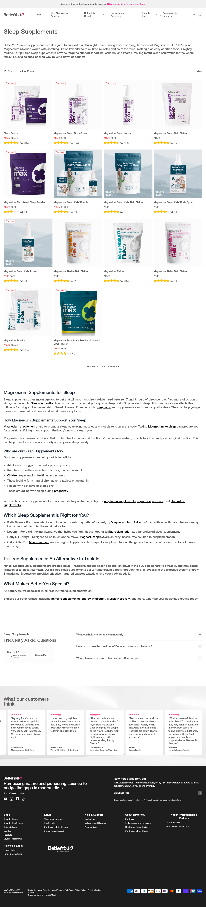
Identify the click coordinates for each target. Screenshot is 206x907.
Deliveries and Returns (95, 823)
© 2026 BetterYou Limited (14, 793)
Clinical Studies (173, 822)
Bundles (7, 831)
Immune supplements (65, 598)
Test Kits (8, 835)
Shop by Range (11, 819)
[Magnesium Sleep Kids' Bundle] (78, 174)
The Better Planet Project (137, 827)
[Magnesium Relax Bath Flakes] (178, 243)
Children (12, 475)
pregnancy (61, 490)
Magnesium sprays (92, 537)
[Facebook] (17, 799)
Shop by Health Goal (13, 823)
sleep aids (104, 407)
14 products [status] (197, 71)
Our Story (129, 819)
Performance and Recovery (138, 823)
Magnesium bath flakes (126, 522)
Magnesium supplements (20, 426)
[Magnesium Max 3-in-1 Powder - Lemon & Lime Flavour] (78, 312)
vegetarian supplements (120, 501)
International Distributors (177, 826)
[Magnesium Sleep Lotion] (128, 104)
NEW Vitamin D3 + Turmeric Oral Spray (126, 4)
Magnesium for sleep (162, 426)
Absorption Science (53, 819)
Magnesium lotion (119, 531)
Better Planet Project (54, 831)
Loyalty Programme (13, 839)
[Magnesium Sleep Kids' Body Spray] (178, 174)
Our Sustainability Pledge (56, 827)
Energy (86, 598)
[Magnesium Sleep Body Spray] (78, 104)
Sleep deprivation (42, 403)
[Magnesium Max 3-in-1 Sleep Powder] (28, 174)
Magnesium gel (39, 542)
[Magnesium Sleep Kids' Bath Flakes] (128, 174)
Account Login (91, 827)
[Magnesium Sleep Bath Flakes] (178, 104)
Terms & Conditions (13, 854)
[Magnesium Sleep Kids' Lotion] (28, 243)
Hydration (98, 598)
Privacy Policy (10, 850)
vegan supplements (150, 501)
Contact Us (40, 655)
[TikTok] (23, 799)
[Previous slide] (51, 4)
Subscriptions (10, 827)
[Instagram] (11, 799)
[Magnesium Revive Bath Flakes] (78, 243)
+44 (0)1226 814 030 (12, 890)
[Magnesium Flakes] (128, 243)
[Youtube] (5, 799)
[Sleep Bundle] (28, 104)
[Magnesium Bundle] (28, 312)
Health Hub (49, 823)
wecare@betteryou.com (13, 892)
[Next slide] (154, 4)
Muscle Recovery (118, 598)
